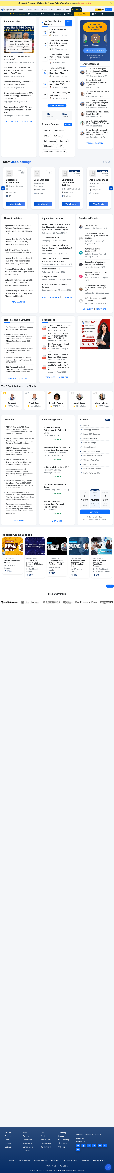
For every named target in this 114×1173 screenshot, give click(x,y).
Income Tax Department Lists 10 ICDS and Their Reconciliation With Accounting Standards (18, 261)
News (25, 1132)
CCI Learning (63, 1140)
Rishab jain (8, 115)
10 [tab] (72, 584)
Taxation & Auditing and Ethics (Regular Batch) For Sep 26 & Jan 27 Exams (97, 102)
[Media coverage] (57, 602)
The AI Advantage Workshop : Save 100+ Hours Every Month (58, 70)
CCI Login (63, 1166)
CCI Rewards (46, 1147)
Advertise (55, 1160)
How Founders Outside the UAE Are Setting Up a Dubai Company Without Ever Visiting (18, 70)
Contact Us (51, 1166)
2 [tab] (45, 584)
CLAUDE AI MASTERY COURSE (58, 31)
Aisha (6, 76)
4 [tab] (52, 584)
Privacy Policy (99, 1160)
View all (106, 162)
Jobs (96, 14)
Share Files (27, 1140)
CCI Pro (69, 14)
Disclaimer (85, 1160)
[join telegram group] (78, 1149)
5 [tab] (55, 584)
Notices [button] (52, 9)
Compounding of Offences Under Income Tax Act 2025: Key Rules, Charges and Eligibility (19, 293)
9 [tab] (69, 584)
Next (109, 559)
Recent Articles (12, 21)
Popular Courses (19, 14)
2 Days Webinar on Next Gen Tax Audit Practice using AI (59, 57)
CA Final (47, 131)
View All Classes (57, 106)
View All (26, 121)
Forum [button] (36, 9)
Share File (63, 377)
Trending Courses (89, 64)
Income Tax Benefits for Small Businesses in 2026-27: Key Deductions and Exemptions (18, 242)
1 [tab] (42, 584)
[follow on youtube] (100, 1145)
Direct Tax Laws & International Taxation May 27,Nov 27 (97, 82)
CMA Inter (63, 141)
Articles (8, 1132)
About (11, 1160)
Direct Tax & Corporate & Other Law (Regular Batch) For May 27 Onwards (97, 132)
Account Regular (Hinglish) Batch (97, 92)
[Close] (111, 3)
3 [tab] (49, 584)
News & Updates (13, 218)
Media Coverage (41, 1160)
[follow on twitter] (78, 1145)
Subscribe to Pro (96, 50)
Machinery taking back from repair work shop (96, 273)
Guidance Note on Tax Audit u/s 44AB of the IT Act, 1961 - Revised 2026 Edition (58, 366)
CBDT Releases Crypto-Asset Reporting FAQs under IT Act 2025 (58, 335)
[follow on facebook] (83, 1145)
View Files (50, 377)
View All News (19, 302)
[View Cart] (102, 14)
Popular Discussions (52, 218)
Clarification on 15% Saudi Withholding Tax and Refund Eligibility (96, 235)
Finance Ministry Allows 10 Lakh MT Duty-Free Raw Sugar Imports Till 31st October (19, 272)
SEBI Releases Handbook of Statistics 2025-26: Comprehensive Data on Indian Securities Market (19, 369)
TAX (42, 1132)
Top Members (46, 1143)
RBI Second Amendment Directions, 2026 (58, 345)
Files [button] (59, 9)
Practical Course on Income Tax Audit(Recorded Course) (78, 563)
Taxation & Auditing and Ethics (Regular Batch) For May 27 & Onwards (97, 71)
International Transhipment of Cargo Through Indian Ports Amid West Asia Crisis (19, 350)
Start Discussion (50, 297)
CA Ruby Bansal (11, 62)
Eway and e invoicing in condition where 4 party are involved (55, 259)
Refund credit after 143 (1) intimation (95, 299)
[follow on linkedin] (94, 1145)
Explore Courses (50, 124)
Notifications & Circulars (17, 319)
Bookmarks (45, 1140)
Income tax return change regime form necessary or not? (95, 287)
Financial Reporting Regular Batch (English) (97, 113)
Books (58, 14)
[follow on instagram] (89, 1145)
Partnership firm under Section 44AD (94, 250)
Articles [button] (28, 9)
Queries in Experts (88, 218)
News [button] (21, 9)
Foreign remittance (49, 276)
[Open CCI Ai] (108, 1167)
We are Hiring (24, 1160)
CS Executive (48, 146)
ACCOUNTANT (73, 180)
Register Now (82, 14)
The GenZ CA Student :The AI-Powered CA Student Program (58, 43)
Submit (24, 379)
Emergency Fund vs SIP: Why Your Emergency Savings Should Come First (18, 110)
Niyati (6, 87)
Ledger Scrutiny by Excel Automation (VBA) (59, 83)
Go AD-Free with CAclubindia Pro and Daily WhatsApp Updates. (56, 3)
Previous (5, 559)
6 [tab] (59, 584)
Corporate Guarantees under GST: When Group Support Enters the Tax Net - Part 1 (18, 96)
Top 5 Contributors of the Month (18, 386)
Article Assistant (47, 180)
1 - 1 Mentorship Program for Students (59, 93)
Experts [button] (44, 9)
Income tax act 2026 (50, 237)
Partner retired (91, 225)
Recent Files (48, 319)
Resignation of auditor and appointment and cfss (96, 263)
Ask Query (88, 309)
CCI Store (76, 9)
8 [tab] (65, 584)
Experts (26, 1136)
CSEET (59, 146)
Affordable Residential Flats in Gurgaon (54, 285)
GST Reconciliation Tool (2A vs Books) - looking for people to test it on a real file (57, 248)
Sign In (108, 9)
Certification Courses (51, 151)
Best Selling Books (52, 419)
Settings (8, 1147)
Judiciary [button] (66, 9)
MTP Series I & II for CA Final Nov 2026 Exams (58, 356)
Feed (43, 1136)
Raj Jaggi (8, 101)
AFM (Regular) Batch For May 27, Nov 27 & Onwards (97, 122)
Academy (34, 14)
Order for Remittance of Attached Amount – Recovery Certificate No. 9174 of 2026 (19, 360)
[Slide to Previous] (3, 188)
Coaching (46, 14)
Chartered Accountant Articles (16, 183)
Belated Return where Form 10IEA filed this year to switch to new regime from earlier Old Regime (56, 227)
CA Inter (47, 136)
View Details (56, 439)
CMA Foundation (50, 141)
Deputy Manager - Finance (102, 181)
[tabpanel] (12, 557)
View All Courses (95, 143)
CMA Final (57, 136)
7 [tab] (62, 584)
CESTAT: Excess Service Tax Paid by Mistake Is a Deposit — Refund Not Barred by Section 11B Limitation (20, 441)
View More (67, 297)
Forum (7, 1136)
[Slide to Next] (111, 188)
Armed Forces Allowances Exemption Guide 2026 (59, 326)
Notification (27, 1143)
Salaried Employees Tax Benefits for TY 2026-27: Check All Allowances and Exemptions (19, 282)
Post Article (12, 121)
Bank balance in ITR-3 (51, 269)
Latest (16, 162)
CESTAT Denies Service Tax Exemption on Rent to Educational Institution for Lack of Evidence (19, 462)
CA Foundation (59, 131)
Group (64, 1143)
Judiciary (9, 419)
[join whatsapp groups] (105, 1145)
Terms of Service (70, 1160)
